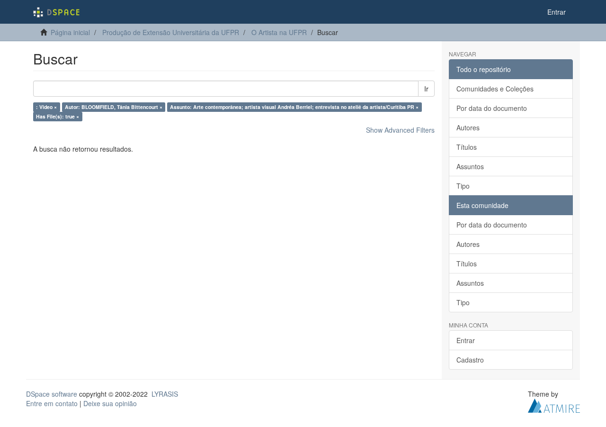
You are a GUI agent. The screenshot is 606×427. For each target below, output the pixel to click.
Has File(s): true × (57, 116)
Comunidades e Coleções (495, 88)
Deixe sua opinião (110, 403)
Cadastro (470, 359)
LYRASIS (165, 394)
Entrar (465, 340)
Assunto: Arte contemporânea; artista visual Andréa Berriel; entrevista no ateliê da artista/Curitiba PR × (294, 106)
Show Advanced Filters (400, 130)
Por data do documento (491, 108)
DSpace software (51, 394)
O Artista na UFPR (279, 32)
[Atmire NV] (554, 404)
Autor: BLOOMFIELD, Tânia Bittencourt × (113, 106)
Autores (468, 127)
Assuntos (470, 166)
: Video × (46, 106)
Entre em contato (52, 403)
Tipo (463, 186)
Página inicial (70, 32)
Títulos (466, 147)
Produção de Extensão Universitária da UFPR (170, 32)
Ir (426, 88)
